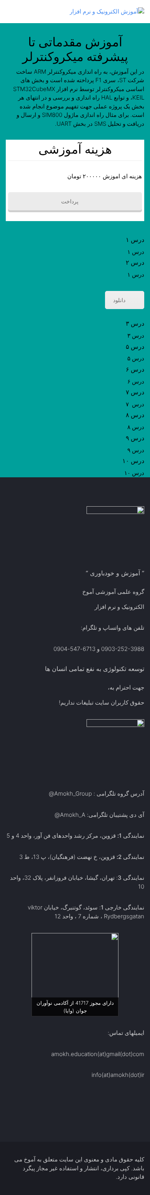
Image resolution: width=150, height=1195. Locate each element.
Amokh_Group (73, 793)
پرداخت (70, 201)
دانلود (119, 300)
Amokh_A (72, 814)
